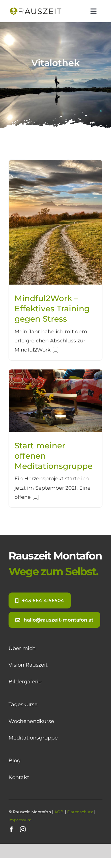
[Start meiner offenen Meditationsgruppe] (55, 374)
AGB (58, 811)
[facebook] (11, 829)
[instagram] (23, 829)
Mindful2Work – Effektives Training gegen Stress (52, 308)
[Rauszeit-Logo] (36, 8)
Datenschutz (80, 811)
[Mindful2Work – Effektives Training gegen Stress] (55, 164)
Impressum (20, 819)
